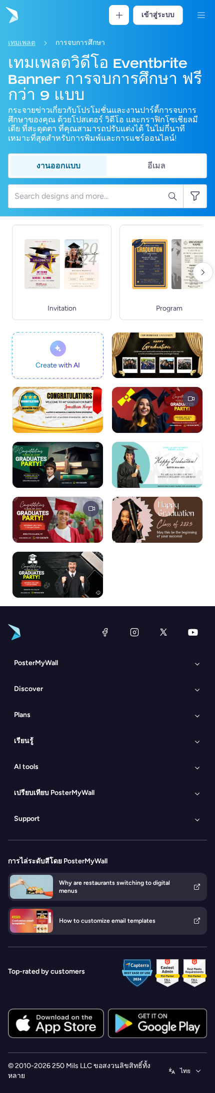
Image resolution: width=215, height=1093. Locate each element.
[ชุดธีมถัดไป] (203, 272)
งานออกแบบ (58, 165)
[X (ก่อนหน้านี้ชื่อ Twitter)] (164, 632)
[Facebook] (105, 632)
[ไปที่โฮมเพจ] (11, 15)
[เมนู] (201, 15)
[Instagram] (134, 632)
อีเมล (157, 165)
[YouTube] (193, 632)
